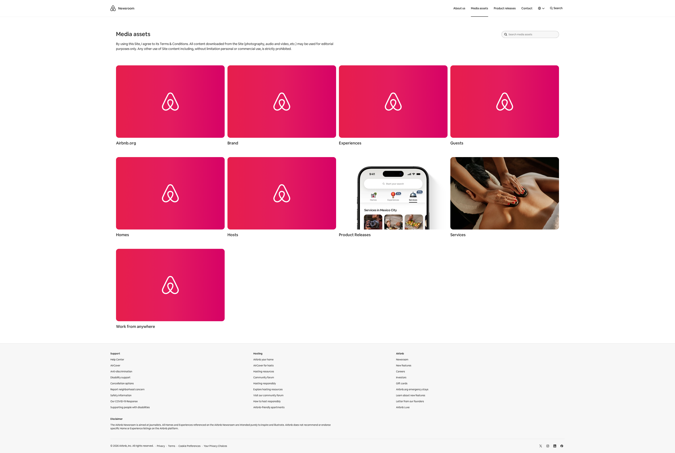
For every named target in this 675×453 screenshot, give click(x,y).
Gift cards (401, 383)
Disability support (120, 377)
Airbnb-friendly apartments (269, 407)
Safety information (120, 395)
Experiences (350, 143)
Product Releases (355, 234)
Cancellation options (122, 383)
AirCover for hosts (263, 365)
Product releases (505, 8)
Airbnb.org (126, 143)
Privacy (161, 446)
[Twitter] (541, 446)
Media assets (479, 8)
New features (403, 365)
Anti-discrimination (121, 371)
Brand (232, 143)
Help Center (117, 359)
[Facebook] (562, 446)
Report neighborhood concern (127, 389)
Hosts (232, 234)
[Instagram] (548, 446)
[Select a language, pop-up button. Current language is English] (541, 8)
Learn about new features (410, 395)
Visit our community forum (268, 395)
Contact (526, 8)
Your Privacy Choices (215, 446)
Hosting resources (263, 371)
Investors (401, 377)
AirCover (115, 365)
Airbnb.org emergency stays (412, 389)
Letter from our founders (410, 401)
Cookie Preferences (189, 446)
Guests (456, 143)
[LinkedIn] (555, 446)
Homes (122, 234)
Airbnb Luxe (403, 407)
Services (458, 234)
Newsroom (126, 8)
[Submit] (506, 34)
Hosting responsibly (264, 383)
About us (459, 8)
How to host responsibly (267, 401)
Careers (400, 371)
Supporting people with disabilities (130, 407)
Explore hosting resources (268, 389)
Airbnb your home (263, 359)
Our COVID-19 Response (124, 401)
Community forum (263, 377)
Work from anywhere (135, 326)
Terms (171, 446)
